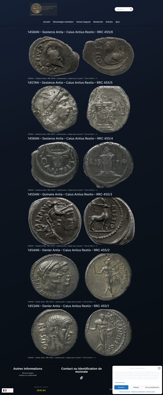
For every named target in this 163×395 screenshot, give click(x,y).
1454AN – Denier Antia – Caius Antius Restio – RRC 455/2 (69, 250)
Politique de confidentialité (138, 391)
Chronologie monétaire (63, 22)
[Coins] (81, 378)
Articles (109, 22)
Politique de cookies (125, 391)
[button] (159, 368)
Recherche (98, 22)
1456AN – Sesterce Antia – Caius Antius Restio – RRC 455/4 (70, 138)
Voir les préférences (152, 387)
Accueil (46, 22)
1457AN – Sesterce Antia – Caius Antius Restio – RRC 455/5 (70, 82)
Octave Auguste (83, 22)
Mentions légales (150, 391)
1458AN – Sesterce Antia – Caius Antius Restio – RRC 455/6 (70, 32)
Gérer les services (120, 382)
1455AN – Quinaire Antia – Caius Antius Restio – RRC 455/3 (70, 194)
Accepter (121, 387)
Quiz (118, 22)
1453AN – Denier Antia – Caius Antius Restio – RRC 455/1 (68, 306)
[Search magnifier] (131, 9)
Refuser (136, 387)
